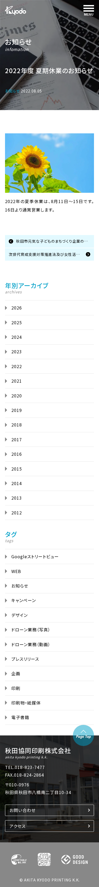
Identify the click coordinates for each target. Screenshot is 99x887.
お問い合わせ (23, 810)
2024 (16, 337)
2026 (16, 307)
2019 (16, 410)
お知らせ (18, 41)
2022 (16, 366)
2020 (16, 395)
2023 (16, 351)
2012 (16, 512)
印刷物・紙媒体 (26, 703)
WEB (16, 571)
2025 (16, 322)
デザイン (19, 615)
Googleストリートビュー (35, 556)
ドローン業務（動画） (30, 644)
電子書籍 (20, 717)
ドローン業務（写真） (30, 629)
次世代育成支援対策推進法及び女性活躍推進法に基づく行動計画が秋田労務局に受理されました (51, 254)
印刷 (15, 688)
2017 (16, 439)
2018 (16, 424)
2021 (16, 381)
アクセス (18, 826)
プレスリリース (25, 659)
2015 (16, 469)
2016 (16, 454)
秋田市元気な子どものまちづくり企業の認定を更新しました (55, 241)
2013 (16, 498)
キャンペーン (23, 600)
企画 (15, 673)
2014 (16, 483)
